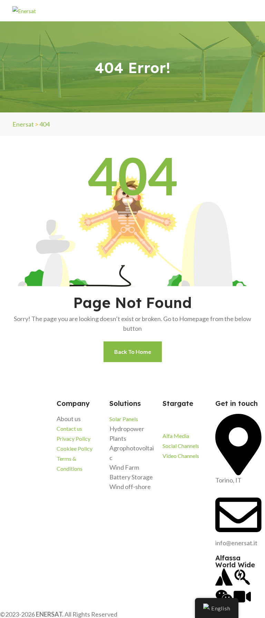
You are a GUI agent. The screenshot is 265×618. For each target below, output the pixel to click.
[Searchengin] (242, 577)
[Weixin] (224, 596)
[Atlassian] (224, 577)
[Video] (242, 596)
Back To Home (132, 351)
